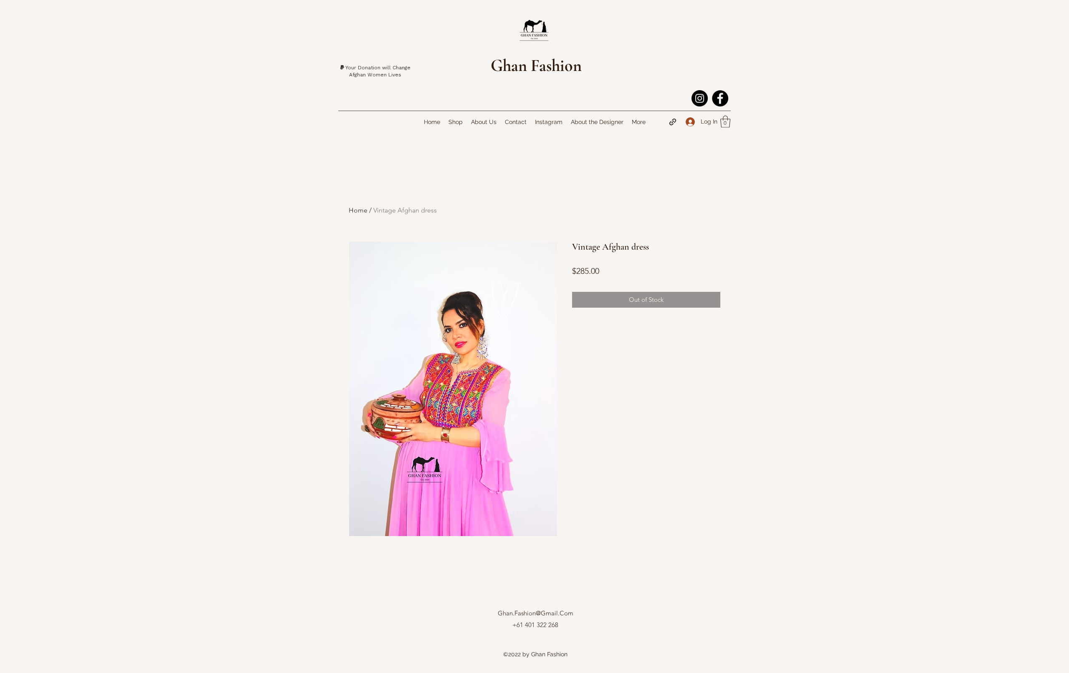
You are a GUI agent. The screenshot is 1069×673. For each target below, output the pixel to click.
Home (358, 210)
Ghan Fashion (536, 66)
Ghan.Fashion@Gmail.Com (535, 613)
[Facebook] (720, 98)
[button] (725, 122)
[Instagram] (700, 98)
